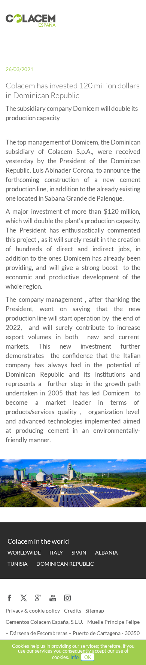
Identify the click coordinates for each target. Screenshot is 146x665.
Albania (106, 552)
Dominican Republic (65, 564)
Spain (79, 552)
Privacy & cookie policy (33, 610)
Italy (56, 552)
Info (74, 657)
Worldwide (24, 552)
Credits (73, 610)
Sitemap (94, 610)
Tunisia (17, 564)
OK (87, 657)
